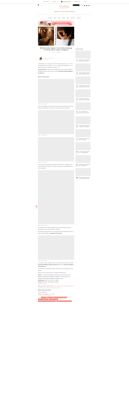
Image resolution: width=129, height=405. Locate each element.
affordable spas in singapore (64, 301)
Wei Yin (46, 58)
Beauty (55, 17)
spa (59, 67)
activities (71, 65)
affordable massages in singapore (47, 301)
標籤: (39, 297)
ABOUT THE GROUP (46, 1)
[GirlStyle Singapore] (64, 7)
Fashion (59, 17)
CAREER (85, 1)
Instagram (44, 283)
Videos (68, 17)
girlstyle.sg (51, 294)
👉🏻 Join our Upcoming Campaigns (44, 295)
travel (68, 63)
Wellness (58, 52)
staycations (55, 65)
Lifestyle (63, 17)
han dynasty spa (53, 299)
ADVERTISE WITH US (77, 1)
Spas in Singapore (43, 299)
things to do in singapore (60, 297)
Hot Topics (50, 17)
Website (39, 283)
